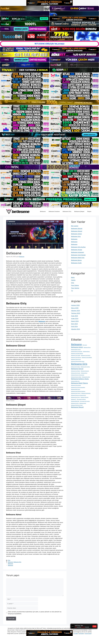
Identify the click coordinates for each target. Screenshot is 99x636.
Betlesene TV (73, 399)
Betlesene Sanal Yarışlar (76, 393)
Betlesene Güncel (76, 231)
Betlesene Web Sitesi (75, 401)
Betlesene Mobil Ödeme (79, 383)
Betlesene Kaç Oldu (86, 377)
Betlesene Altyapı (76, 249)
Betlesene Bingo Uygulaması (76, 351)
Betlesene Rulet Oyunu (75, 389)
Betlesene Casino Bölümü (87, 357)
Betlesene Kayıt (84, 373)
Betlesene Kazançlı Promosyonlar (77, 374)
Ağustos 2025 (75, 310)
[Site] (24, 75)
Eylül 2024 (74, 326)
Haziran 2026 (75, 305)
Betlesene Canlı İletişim (85, 355)
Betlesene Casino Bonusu (76, 357)
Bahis (73, 277)
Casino (73, 280)
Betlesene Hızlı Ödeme (75, 371)
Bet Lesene (74, 226)
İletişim (89, 211)
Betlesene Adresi (76, 234)
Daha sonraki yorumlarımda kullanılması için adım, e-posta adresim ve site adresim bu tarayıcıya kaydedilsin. (34, 613)
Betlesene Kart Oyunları (75, 373)
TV (72, 290)
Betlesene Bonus (76, 260)
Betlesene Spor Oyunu (75, 397)
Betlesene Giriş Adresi (75, 366)
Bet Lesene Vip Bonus (81, 399)
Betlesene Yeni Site (75, 403)
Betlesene (43, 211)
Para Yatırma (75, 288)
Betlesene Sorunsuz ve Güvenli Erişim (78, 395)
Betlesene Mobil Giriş (77, 257)
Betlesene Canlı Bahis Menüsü (77, 353)
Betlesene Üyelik (76, 263)
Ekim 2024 (74, 324)
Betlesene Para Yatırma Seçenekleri (78, 387)
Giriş (9, 560)
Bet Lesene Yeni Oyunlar (85, 401)
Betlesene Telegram (84, 397)
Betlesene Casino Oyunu (76, 359)
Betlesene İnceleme (54, 211)
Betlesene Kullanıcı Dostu (80, 379)
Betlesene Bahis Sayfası (76, 349)
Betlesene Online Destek (76, 385)
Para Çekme (75, 285)
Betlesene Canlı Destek (78, 255)
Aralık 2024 (74, 318)
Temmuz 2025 (75, 313)
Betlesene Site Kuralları (85, 393)
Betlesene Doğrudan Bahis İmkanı (77, 361)
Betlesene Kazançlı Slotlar (76, 377)
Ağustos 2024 (75, 329)
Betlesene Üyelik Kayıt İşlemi (77, 405)
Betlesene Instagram (77, 252)
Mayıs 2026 (74, 308)
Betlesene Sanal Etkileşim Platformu (78, 391)
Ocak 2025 (74, 316)
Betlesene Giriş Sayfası (78, 247)
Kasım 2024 (75, 321)
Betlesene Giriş (67, 211)
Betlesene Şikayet (79, 211)
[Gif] (49, 102)
